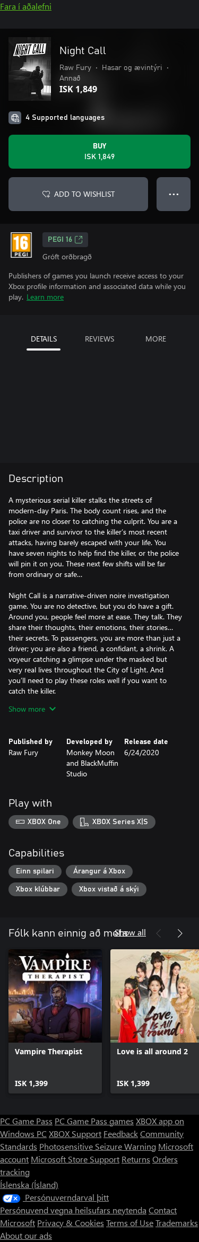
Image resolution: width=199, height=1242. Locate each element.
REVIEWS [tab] (99, 339)
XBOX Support (75, 1133)
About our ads (26, 1235)
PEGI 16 (60, 239)
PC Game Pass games (94, 1120)
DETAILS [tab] (44, 339)
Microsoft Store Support (75, 1159)
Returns (136, 1159)
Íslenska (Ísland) (29, 1184)
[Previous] (158, 933)
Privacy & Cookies (70, 1222)
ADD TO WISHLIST (84, 194)
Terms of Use (129, 1222)
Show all (130, 932)
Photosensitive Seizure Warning (97, 1146)
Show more (26, 709)
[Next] (180, 933)
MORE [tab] (155, 339)
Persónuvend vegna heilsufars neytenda (73, 1209)
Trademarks (176, 1222)
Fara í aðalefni (25, 6)
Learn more (45, 297)
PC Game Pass (26, 1120)
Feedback (120, 1133)
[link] (55, 1021)
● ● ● (174, 194)
